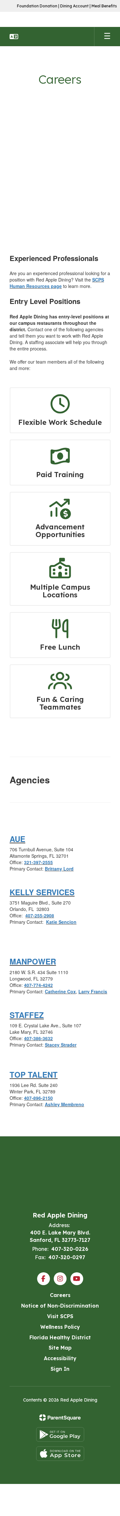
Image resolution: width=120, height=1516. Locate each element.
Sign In (60, 1369)
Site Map (60, 1347)
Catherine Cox (60, 991)
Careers (60, 1295)
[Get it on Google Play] (60, 1434)
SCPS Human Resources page (57, 282)
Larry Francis (92, 991)
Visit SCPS (60, 1316)
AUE (17, 838)
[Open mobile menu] (107, 36)
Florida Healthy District (60, 1337)
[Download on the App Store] (60, 1453)
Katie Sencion (61, 922)
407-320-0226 (69, 1249)
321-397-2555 (38, 862)
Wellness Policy (60, 1327)
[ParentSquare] (60, 1417)
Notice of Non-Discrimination (60, 1305)
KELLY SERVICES (42, 892)
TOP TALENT (34, 1074)
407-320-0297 (66, 1257)
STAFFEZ (27, 1014)
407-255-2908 (39, 915)
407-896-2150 (38, 1098)
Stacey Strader (60, 1044)
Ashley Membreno (64, 1104)
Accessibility (60, 1358)
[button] (14, 36)
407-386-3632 (38, 1038)
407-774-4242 (38, 985)
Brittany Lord (59, 868)
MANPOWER (33, 961)
